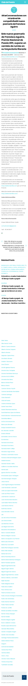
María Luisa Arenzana (7, 541)
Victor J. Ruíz (5, 656)
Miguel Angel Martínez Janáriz (9, 575)
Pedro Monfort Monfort (8, 602)
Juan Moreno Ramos (7, 505)
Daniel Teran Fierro (6, 406)
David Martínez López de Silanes (10, 412)
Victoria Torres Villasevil (8, 659)
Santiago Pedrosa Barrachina (9, 638)
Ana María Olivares (6, 358)
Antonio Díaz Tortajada (8, 370)
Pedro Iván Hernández (7, 599)
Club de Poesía (5, 400)
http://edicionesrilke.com (9, 186)
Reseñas (4, 283)
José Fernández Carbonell (8, 487)
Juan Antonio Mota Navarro (9, 499)
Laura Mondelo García (7, 511)
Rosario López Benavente (8, 626)
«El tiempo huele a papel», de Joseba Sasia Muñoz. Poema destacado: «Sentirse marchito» (13, 300)
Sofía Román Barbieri (7, 647)
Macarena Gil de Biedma (8, 529)
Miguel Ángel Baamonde (8, 565)
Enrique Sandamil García (8, 427)
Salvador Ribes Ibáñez (7, 629)
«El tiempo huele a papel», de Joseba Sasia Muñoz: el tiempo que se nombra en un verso (13, 288)
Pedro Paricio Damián (7, 604)
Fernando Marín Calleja (8, 448)
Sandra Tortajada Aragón (8, 632)
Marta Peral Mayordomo (8, 556)
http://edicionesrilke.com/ (10, 57)
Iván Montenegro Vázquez (9, 478)
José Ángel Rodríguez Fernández (10, 484)
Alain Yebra (4, 340)
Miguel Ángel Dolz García (8, 571)
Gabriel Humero (5, 460)
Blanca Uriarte (5, 385)
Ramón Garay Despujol (8, 614)
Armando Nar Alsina (7, 379)
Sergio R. (3, 644)
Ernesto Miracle (5, 433)
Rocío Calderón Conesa (8, 623)
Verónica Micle (5, 653)
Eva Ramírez (4, 439)
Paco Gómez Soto (6, 589)
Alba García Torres (6, 343)
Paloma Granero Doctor (8, 593)
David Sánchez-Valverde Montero (11, 415)
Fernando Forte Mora (7, 445)
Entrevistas (5, 269)
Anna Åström (5, 364)
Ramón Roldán (5, 616)
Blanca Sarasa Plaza (7, 382)
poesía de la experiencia (9, 271)
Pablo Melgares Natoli (7, 583)
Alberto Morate (5, 352)
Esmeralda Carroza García (9, 436)
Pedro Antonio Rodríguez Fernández (11, 596)
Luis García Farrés (6, 520)
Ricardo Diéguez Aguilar (8, 620)
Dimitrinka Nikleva (6, 418)
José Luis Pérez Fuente (7, 493)
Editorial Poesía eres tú (18, 265)
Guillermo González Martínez (9, 466)
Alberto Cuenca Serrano (8, 346)
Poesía (3, 295)
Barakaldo (5, 265)
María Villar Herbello (7, 550)
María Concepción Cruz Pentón (10, 538)
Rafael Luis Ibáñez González (9, 610)
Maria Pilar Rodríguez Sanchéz (10, 548)
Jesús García (5, 481)
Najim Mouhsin (5, 581)
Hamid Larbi (4, 469)
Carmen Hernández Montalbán (10, 391)
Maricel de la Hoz (6, 553)
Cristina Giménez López (8, 403)
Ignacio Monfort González (8, 472)
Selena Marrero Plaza (7, 641)
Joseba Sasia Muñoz (17, 269)
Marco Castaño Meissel (8, 532)
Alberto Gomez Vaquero (8, 349)
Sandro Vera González (7, 635)
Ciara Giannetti (5, 397)
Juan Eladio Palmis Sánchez (9, 502)
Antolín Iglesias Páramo (8, 367)
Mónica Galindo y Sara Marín (9, 577)
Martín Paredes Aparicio (8, 562)
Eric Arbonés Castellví (7, 430)
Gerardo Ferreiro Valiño (8, 463)
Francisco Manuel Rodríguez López (11, 457)
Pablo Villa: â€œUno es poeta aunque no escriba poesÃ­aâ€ (13, 242)
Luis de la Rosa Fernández (8, 517)
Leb (2, 514)
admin (14, 30)
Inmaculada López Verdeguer (9, 475)
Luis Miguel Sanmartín (7, 526)
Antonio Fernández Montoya (9, 373)
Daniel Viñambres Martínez (9, 409)
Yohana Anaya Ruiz (6, 662)
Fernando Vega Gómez (8, 451)
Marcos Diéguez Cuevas (8, 535)
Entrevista (21, 267)
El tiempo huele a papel (9, 267)
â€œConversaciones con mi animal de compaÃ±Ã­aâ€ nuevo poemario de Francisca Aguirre (14, 21)
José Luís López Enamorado (9, 490)
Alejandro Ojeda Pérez (7, 355)
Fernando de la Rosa (7, 442)
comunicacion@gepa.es (8, 226)
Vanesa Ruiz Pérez (6, 650)
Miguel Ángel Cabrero (7, 568)
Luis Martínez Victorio (7, 523)
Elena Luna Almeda (6, 424)
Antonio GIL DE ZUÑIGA (7, 376)
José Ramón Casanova (8, 496)
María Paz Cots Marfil (7, 544)
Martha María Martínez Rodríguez (11, 559)
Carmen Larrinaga (6, 394)
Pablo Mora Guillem (6, 587)
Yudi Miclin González (7, 665)
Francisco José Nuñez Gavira (9, 454)
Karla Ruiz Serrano (6, 508)
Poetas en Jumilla (6, 608)
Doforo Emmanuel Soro (8, 421)
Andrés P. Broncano (7, 361)
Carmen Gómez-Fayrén (8, 388)
